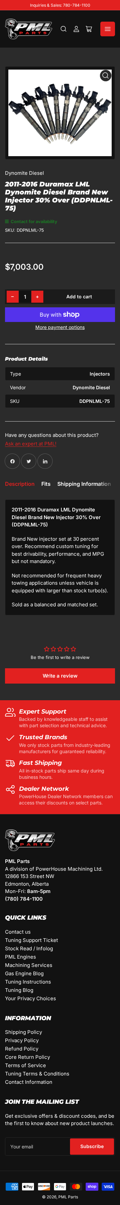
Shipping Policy (23, 1032)
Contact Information (28, 1082)
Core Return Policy (27, 1057)
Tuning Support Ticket (31, 940)
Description (20, 483)
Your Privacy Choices (30, 998)
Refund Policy (21, 1049)
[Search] (63, 29)
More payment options (60, 327)
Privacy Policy (22, 1040)
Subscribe (92, 1146)
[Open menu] (107, 29)
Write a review (60, 676)
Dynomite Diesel (24, 173)
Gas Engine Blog (24, 973)
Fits (46, 483)
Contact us (18, 932)
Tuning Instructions (28, 982)
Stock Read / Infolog (29, 948)
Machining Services (28, 965)
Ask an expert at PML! (30, 444)
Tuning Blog (19, 990)
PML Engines (20, 957)
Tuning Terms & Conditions (37, 1073)
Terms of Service (25, 1065)
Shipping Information (84, 483)
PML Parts (68, 1196)
